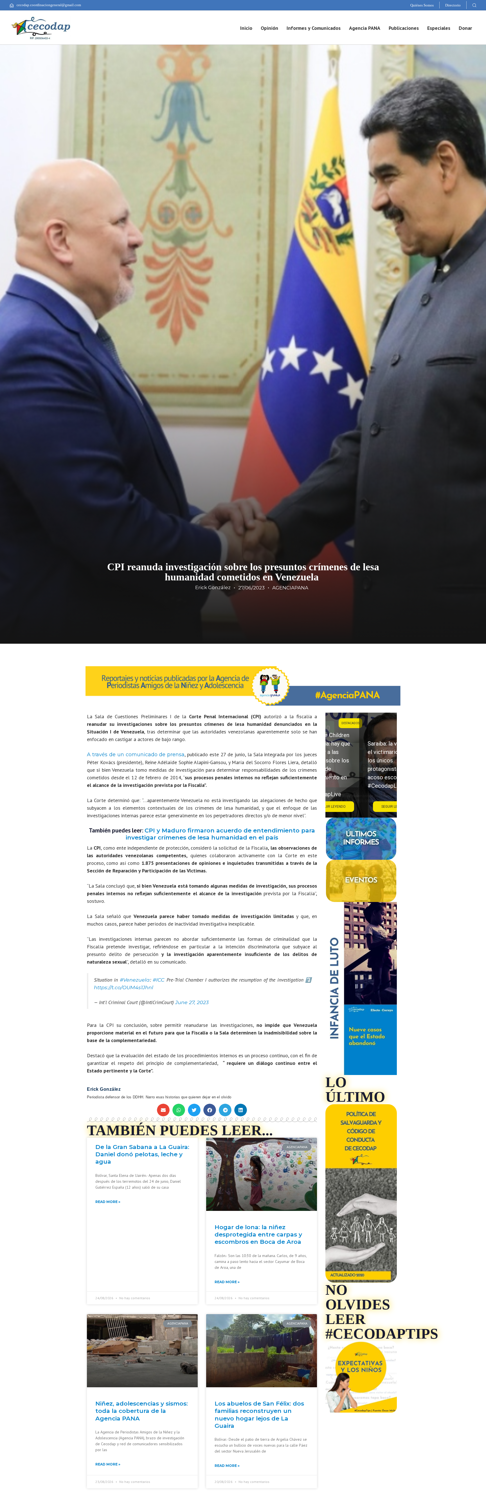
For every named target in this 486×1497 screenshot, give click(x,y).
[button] (474, 5)
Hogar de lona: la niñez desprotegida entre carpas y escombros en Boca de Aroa (258, 1234)
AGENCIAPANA (290, 588)
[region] (361, 765)
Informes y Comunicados (314, 28)
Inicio (246, 28)
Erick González (213, 587)
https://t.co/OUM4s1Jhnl (123, 987)
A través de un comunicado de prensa (135, 754)
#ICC (159, 980)
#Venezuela (135, 980)
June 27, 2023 (192, 1002)
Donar (465, 28)
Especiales (438, 28)
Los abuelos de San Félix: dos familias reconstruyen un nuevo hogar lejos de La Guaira (259, 1414)
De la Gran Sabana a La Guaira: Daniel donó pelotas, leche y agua (142, 1154)
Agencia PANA (364, 28)
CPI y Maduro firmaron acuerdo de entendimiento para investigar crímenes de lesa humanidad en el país (220, 834)
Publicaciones (404, 28)
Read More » (107, 1202)
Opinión (269, 28)
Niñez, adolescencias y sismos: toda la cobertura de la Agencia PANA (141, 1411)
